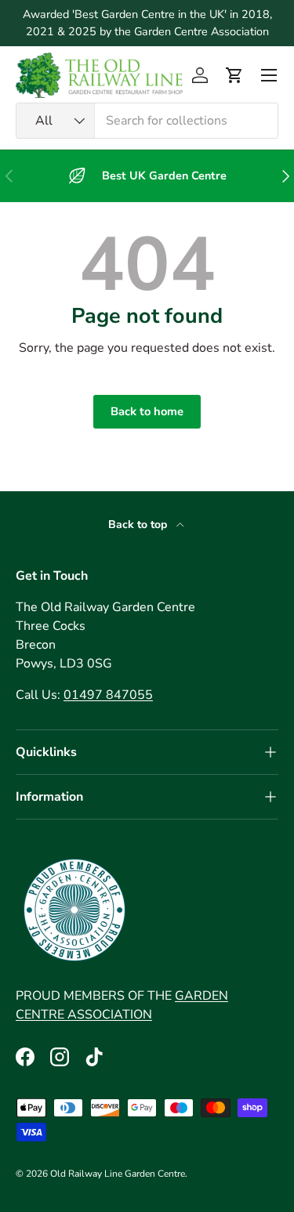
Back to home (147, 411)
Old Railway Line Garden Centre (117, 1173)
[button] (234, 75)
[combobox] (147, 120)
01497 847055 (108, 695)
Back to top (139, 524)
